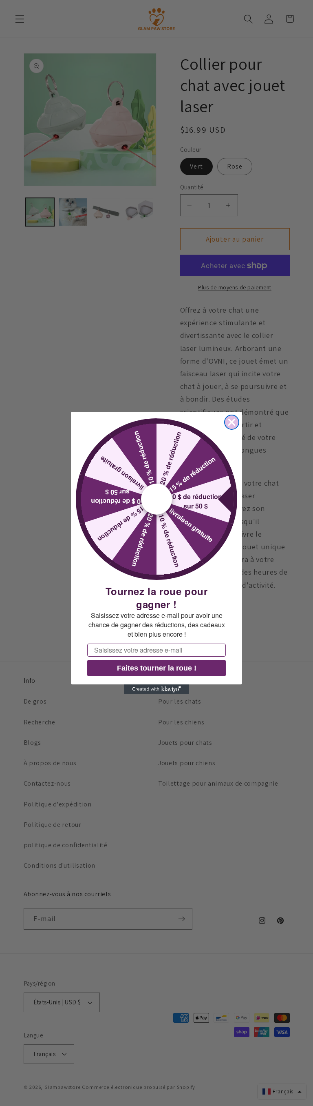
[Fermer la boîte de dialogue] (232, 422)
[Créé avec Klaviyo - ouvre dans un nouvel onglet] (156, 689)
